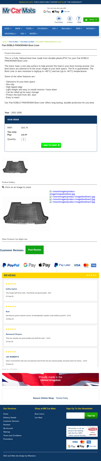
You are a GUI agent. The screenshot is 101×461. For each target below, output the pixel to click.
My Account (8, 428)
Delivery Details (9, 417)
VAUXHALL (10, 33)
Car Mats (38, 417)
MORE (33, 33)
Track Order (59, 22)
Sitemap (6, 432)
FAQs (79, 22)
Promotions (8, 439)
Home (5, 42)
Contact (69, 22)
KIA (54, 28)
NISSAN (90, 28)
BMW (17, 28)
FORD (29, 28)
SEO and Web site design (14, 456)
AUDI (7, 28)
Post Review (34, 250)
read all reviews (9, 369)
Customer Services (11, 421)
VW (22, 33)
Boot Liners (39, 414)
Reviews (6, 425)
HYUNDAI (42, 28)
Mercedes (66, 28)
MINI (78, 28)
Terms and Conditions (12, 435)
